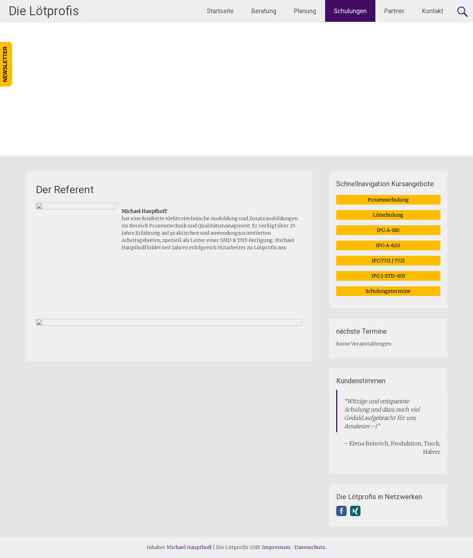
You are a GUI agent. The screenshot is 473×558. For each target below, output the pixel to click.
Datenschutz (310, 547)
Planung (305, 11)
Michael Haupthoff (189, 547)
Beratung (263, 11)
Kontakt (432, 11)
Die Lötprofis (44, 11)
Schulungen (350, 11)
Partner (394, 11)
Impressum (276, 547)
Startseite (220, 11)
